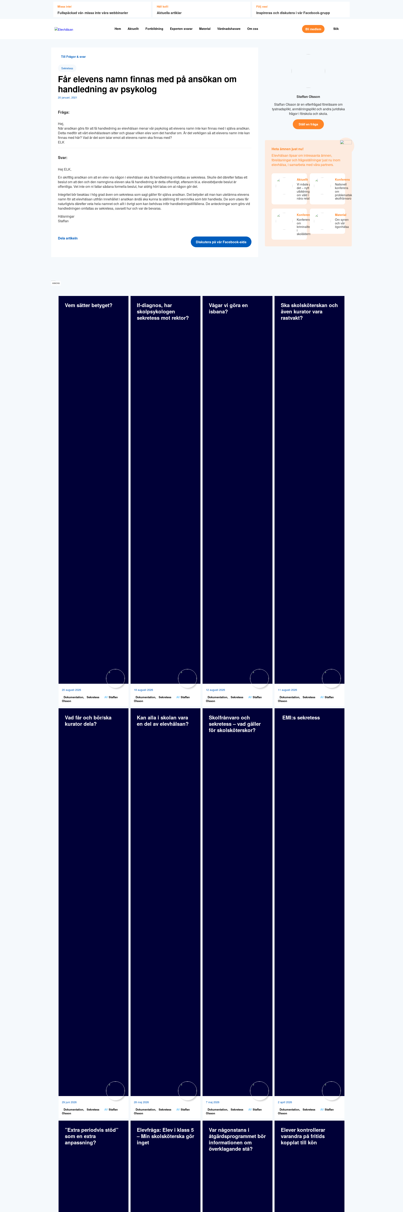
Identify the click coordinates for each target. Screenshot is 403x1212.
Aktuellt (133, 28)
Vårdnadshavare (229, 28)
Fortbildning (154, 28)
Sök (336, 28)
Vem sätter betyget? (89, 305)
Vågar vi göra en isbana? (228, 308)
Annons (56, 283)
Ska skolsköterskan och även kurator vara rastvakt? (309, 311)
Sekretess (67, 68)
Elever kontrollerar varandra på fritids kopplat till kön (303, 1136)
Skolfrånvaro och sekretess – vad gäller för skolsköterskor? (235, 724)
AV (106, 697)
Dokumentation (73, 697)
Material (205, 28)
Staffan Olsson (308, 96)
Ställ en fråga (308, 124)
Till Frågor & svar (73, 56)
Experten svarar (181, 28)
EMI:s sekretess (300, 717)
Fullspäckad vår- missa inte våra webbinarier (93, 12)
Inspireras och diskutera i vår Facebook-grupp (293, 12)
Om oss (252, 28)
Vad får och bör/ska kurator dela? (88, 720)
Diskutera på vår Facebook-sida (221, 241)
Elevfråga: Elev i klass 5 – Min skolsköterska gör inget (165, 1136)
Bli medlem (313, 29)
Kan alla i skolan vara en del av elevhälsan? (163, 720)
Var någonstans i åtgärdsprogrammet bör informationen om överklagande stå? (237, 1139)
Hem (118, 28)
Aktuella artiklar (169, 12)
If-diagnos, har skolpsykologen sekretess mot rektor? (163, 311)
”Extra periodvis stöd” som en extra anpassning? (91, 1136)
